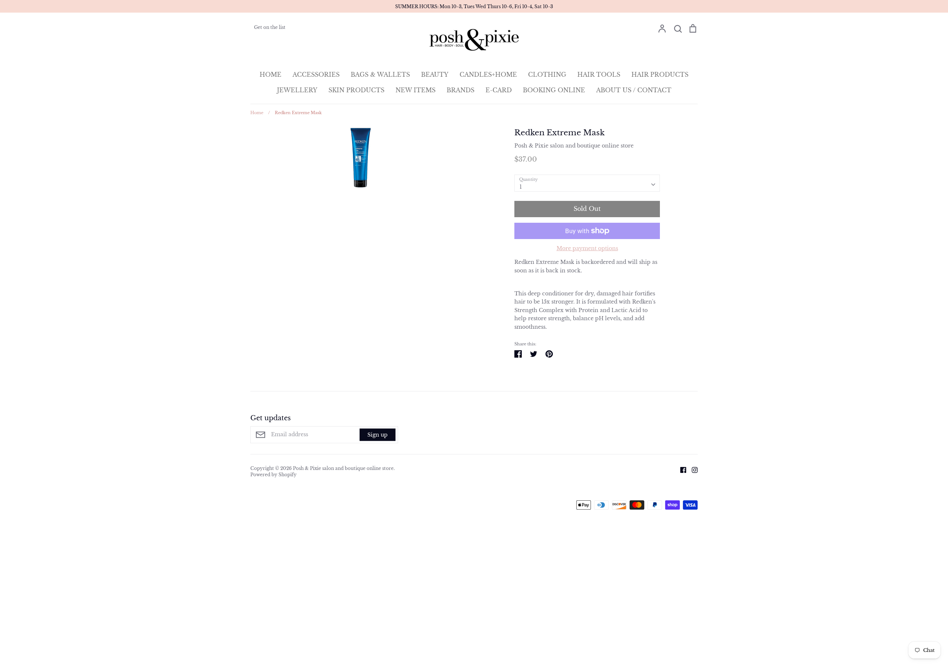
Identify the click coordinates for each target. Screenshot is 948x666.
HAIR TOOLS (598, 74)
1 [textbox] (521, 186)
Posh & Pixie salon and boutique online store (574, 145)
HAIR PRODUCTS (659, 74)
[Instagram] (692, 469)
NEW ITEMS (415, 90)
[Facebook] (680, 469)
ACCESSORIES (316, 74)
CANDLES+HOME (488, 74)
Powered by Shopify (273, 474)
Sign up (377, 434)
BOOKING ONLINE (554, 90)
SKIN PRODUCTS (356, 90)
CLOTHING (547, 74)
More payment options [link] (587, 248)
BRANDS (460, 90)
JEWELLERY (297, 90)
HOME (270, 74)
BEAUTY (434, 74)
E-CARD (498, 90)
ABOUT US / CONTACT (633, 90)
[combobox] (587, 183)
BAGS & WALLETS (380, 74)
